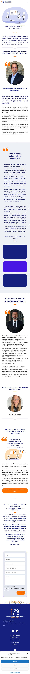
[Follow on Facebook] (13, 631)
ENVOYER (21, 593)
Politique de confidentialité (15, 672)
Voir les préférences (15, 669)
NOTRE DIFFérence (15, 637)
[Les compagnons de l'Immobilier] (6, 2)
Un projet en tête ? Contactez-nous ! (15, 490)
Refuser (15, 665)
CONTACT (15, 644)
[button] (28, 654)
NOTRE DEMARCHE (15, 635)
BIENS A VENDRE (15, 642)
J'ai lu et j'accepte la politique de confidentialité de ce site (14, 589)
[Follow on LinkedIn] (17, 631)
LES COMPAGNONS (15, 639)
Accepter (15, 661)
